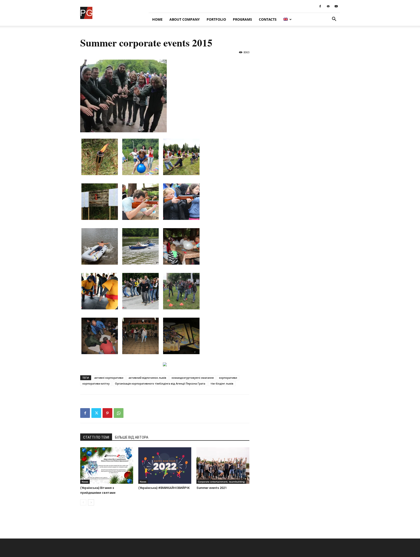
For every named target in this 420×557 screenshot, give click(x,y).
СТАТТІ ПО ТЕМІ (96, 437)
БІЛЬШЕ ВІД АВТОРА (131, 437)
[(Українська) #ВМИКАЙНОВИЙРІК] (164, 465)
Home (157, 19)
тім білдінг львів (221, 383)
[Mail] (328, 6)
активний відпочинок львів (147, 377)
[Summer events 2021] (222, 465)
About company (184, 19)
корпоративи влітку (96, 383)
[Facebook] (320, 6)
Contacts (268, 19)
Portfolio (216, 19)
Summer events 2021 (211, 488)
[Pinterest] (107, 413)
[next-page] (91, 502)
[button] (334, 19)
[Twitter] (96, 413)
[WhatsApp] (118, 413)
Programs (242, 19)
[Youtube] (336, 6)
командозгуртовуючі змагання (193, 377)
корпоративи (228, 377)
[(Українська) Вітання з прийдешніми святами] (106, 465)
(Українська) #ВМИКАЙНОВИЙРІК (164, 488)
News (85, 481)
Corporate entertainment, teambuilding (221, 481)
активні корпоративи (108, 377)
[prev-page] (83, 502)
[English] (287, 19)
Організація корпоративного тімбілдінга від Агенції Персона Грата (160, 383)
